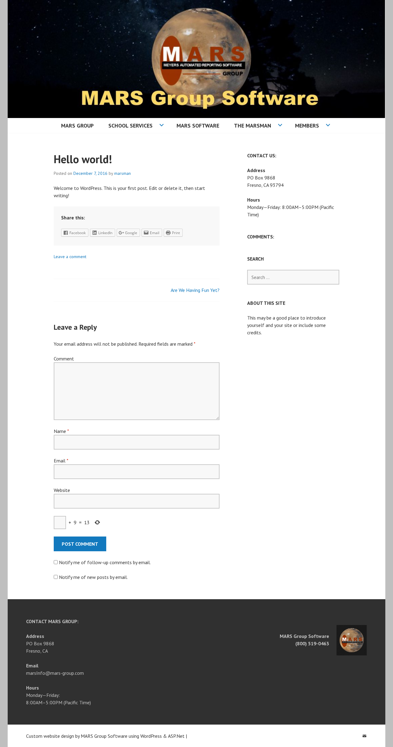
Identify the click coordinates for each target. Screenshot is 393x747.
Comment (64, 359)
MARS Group (77, 125)
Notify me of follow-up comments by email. (105, 562)
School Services (130, 125)
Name (61, 431)
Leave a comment (70, 256)
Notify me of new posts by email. (93, 577)
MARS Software (198, 125)
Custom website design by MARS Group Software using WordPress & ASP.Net (105, 736)
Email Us (364, 736)
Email (61, 461)
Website (62, 490)
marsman (122, 173)
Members (307, 125)
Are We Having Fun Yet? (195, 290)
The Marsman (252, 125)
